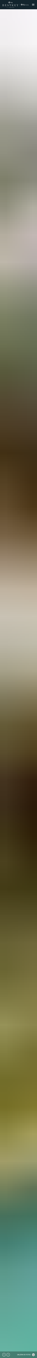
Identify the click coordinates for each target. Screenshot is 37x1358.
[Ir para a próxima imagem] (8, 1354)
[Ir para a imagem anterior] (4, 1354)
